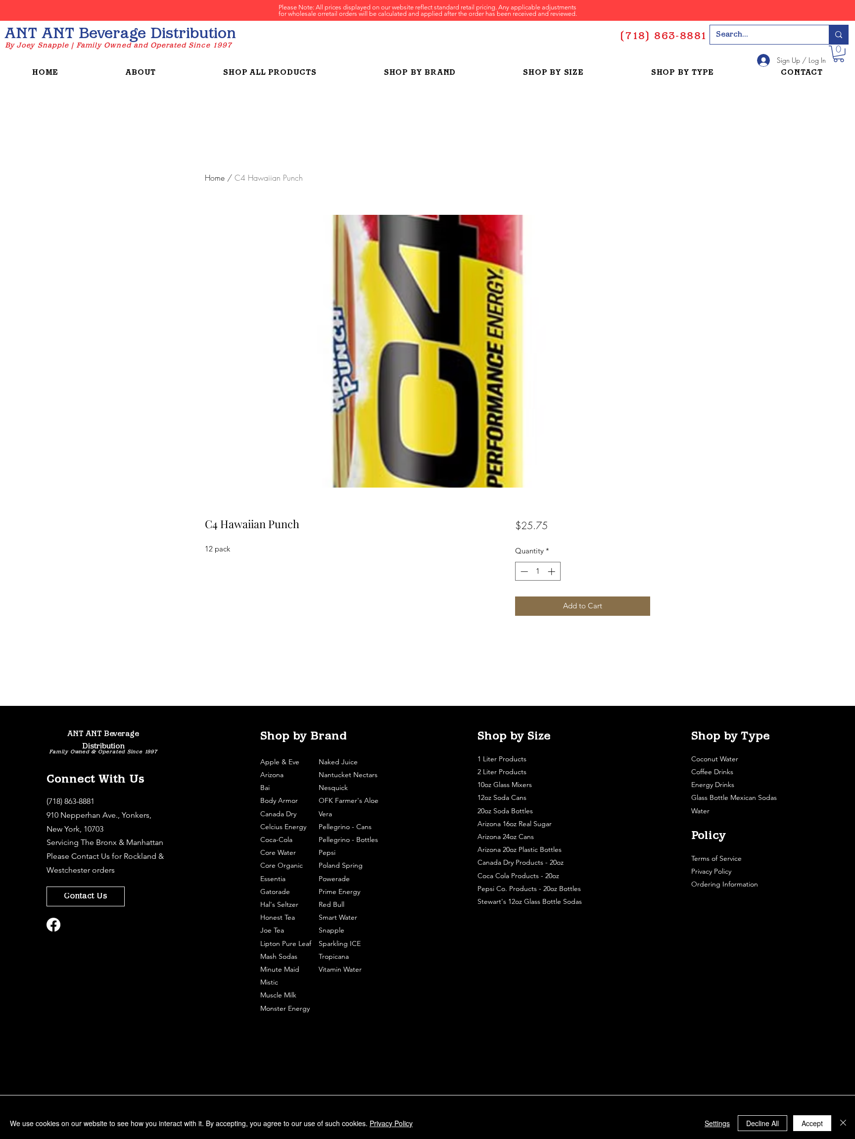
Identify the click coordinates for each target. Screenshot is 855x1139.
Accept (812, 1123)
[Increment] (552, 571)
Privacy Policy (712, 871)
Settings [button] (717, 1123)
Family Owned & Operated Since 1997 (103, 752)
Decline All (762, 1123)
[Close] (843, 1123)
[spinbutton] (537, 571)
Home (215, 177)
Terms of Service (717, 858)
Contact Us (90, 856)
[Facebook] (53, 925)
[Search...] (838, 34)
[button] (839, 54)
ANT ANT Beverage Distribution (120, 34)
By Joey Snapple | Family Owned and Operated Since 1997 (118, 46)
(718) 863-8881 (71, 801)
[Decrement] (523, 571)
